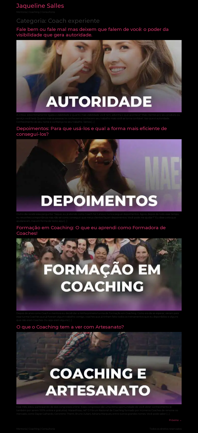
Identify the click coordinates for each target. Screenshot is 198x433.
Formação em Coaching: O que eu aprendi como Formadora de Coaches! (91, 230)
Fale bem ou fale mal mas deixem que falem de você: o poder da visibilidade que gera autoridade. (92, 32)
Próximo (175, 420)
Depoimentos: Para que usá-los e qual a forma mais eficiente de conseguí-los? (91, 131)
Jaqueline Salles (40, 5)
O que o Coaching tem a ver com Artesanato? (70, 327)
